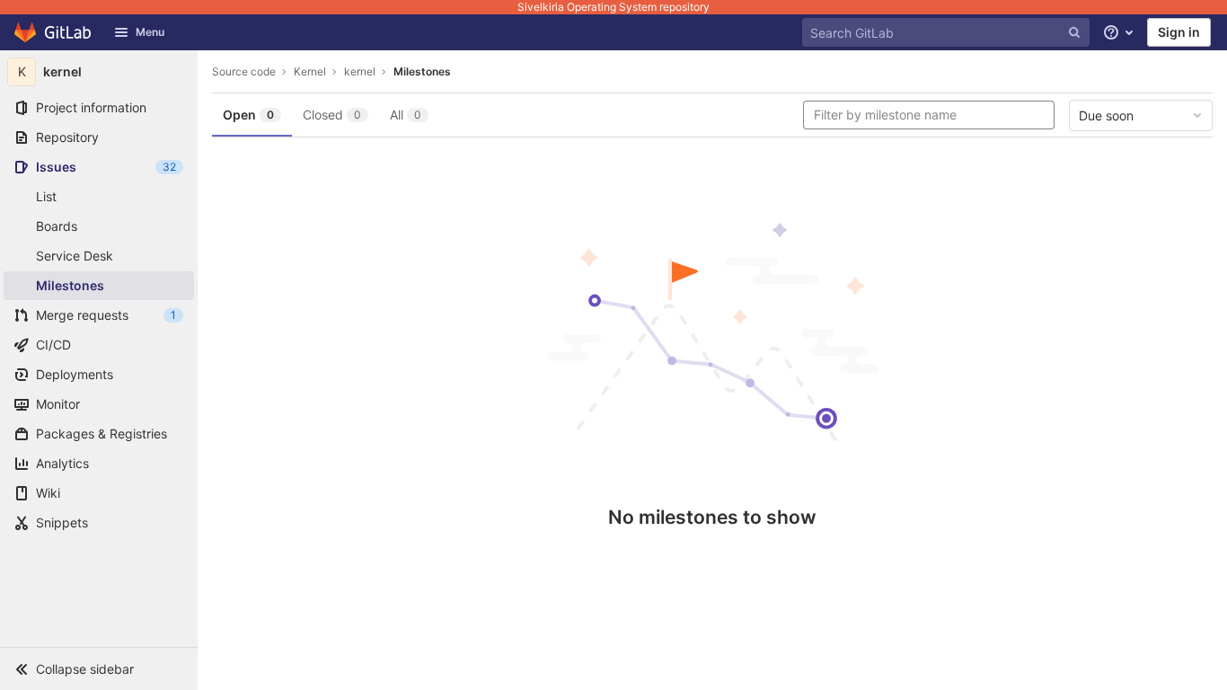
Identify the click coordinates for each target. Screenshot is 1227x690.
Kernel (310, 71)
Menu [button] (150, 32)
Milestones (422, 71)
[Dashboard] (53, 32)
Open (248, 114)
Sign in (1179, 32)
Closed (332, 114)
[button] (99, 668)
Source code (244, 71)
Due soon (1106, 115)
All (405, 114)
